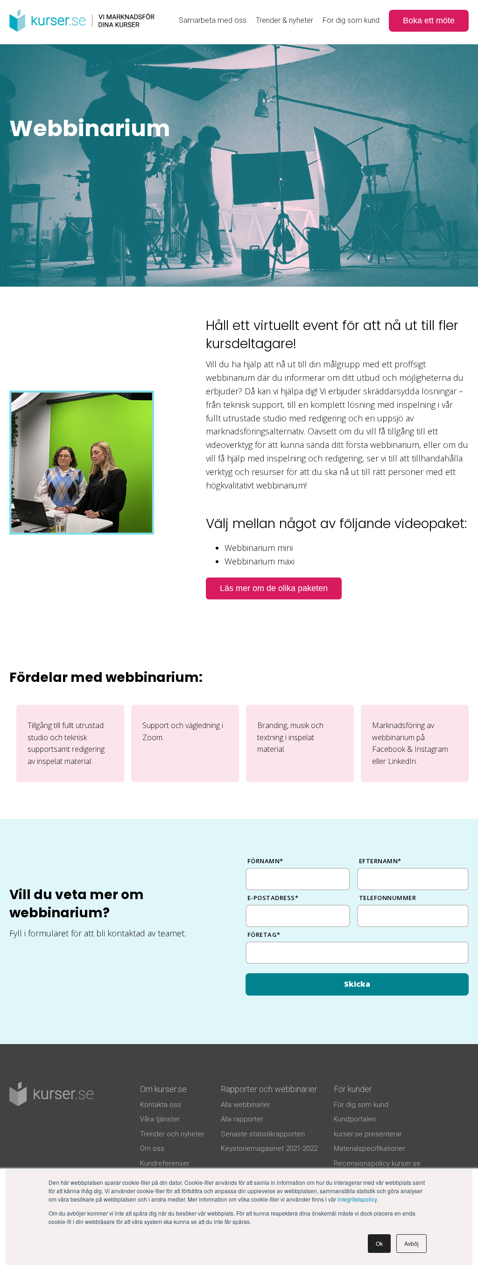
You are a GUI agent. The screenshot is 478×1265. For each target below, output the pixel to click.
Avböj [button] (411, 1243)
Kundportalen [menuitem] (355, 1119)
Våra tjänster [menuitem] (160, 1119)
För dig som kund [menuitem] (351, 20)
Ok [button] (379, 1243)
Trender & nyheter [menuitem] (284, 20)
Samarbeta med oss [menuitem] (212, 20)
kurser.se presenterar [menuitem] (368, 1134)
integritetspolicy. (357, 1199)
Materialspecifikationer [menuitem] (369, 1148)
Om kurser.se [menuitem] (163, 1089)
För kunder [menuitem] (353, 1089)
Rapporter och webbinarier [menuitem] (269, 1089)
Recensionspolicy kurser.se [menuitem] (377, 1163)
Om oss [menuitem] (152, 1148)
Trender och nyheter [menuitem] (172, 1134)
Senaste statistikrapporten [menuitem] (263, 1134)
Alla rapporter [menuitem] (242, 1119)
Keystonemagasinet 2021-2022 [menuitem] (269, 1148)
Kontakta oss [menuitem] (160, 1104)
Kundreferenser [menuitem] (165, 1163)
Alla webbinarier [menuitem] (245, 1104)
